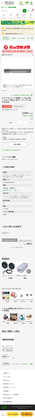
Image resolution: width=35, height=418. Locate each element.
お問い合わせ (6, 380)
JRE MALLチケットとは (9, 387)
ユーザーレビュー (10, 240)
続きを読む (17, 144)
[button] (28, 271)
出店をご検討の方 (7, 398)
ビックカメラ (8, 55)
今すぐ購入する (26, 414)
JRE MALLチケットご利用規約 (11, 394)
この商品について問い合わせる (21, 95)
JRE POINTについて (8, 384)
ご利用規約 (6, 391)
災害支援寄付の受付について (14, 33)
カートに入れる (13, 414)
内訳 (32, 118)
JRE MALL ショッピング (6, 38)
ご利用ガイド (6, 373)
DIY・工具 (30, 38)
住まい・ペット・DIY (18, 38)
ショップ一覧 (6, 376)
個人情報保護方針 (7, 401)
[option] (17, 72)
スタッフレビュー (25, 240)
